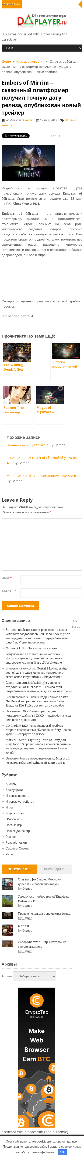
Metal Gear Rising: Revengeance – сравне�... (43, 476)
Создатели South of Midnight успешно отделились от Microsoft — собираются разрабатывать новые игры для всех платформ (39, 687)
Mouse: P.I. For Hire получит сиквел (31, 648)
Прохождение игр (18, 831)
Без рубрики (14, 790)
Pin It (55, 136)
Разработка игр (16, 842)
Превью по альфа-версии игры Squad (44, 913)
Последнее (54, 869)
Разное (11, 836)
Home (6, 61)
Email (9, 591)
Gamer (27, 120)
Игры (9, 807)
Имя (7, 578)
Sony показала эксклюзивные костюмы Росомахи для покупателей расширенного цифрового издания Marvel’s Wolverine (35, 658)
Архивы (7, 976)
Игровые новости (29, 61)
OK (62, 1152)
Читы (9, 854)
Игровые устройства (20, 801)
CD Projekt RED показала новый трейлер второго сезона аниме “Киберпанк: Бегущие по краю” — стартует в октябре (38, 730)
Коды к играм (15, 813)
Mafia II (23, 926)
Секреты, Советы (17, 848)
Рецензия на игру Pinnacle (28, 445)
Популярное (19, 869)
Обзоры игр (13, 819)
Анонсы (11, 784)
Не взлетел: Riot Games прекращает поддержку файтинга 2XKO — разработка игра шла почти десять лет (38, 716)
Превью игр (14, 825)
